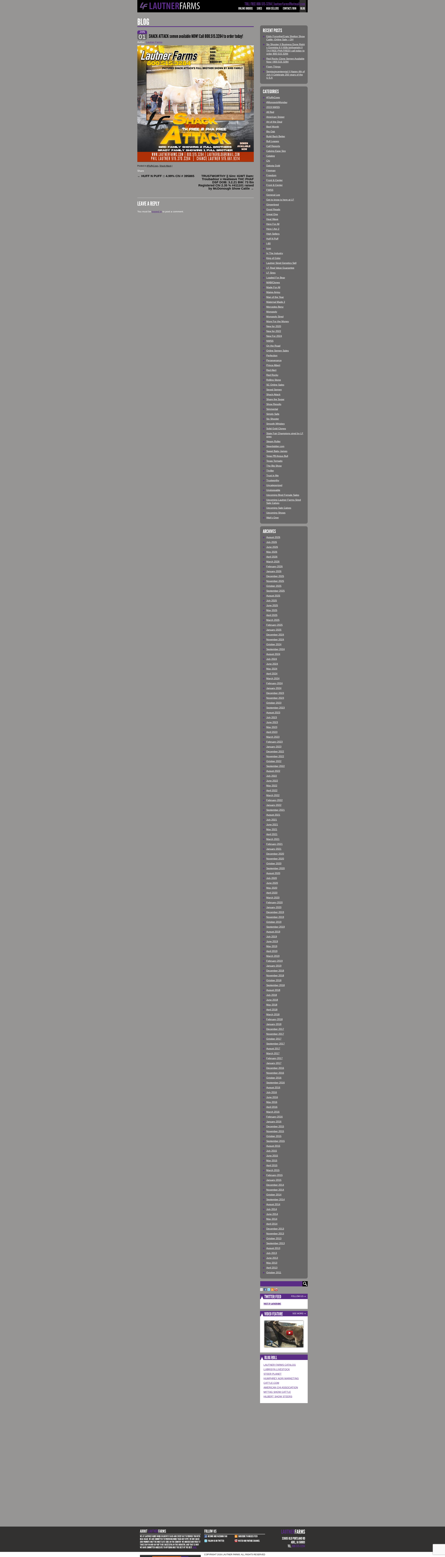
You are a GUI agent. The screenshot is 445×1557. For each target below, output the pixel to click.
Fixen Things (273, 66)
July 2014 (271, 1209)
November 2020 (275, 858)
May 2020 (271, 887)
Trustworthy (272, 480)
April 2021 (271, 834)
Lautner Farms (154, 42)
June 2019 (272, 941)
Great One (272, 214)
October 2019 (273, 921)
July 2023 (271, 717)
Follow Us (297, 1296)
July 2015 (271, 1150)
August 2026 (273, 537)
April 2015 (271, 1165)
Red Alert (271, 370)
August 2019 (273, 931)
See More (297, 1314)
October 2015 (273, 1136)
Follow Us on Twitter (216, 1540)
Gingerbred (272, 204)
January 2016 (273, 1121)
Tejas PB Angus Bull (277, 456)
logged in (157, 211)
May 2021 (271, 829)
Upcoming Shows (275, 512)
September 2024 (275, 649)
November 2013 (275, 1233)
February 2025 (274, 624)
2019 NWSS (273, 107)
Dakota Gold (273, 165)
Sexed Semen (274, 389)
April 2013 (271, 1267)
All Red (270, 112)
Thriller (270, 470)
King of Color (273, 258)
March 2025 (273, 620)
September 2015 (275, 1141)
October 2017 (273, 1038)
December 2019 (275, 912)
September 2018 (275, 985)
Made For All (273, 287)
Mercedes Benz (275, 306)
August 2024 (273, 654)
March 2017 (273, 1053)
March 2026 (273, 561)
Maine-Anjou (273, 292)
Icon (268, 248)
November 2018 (275, 975)
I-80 (268, 243)
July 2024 (271, 659)
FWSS (269, 190)
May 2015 (271, 1160)
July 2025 (271, 600)
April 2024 (271, 673)
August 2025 (273, 595)
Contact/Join (289, 8)
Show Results (273, 404)
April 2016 (271, 1107)
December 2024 (275, 634)
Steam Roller (273, 441)
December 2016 (275, 1068)
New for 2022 (273, 331)
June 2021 (272, 824)
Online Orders (245, 8)
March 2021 (273, 839)
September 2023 (275, 707)
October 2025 (273, 586)
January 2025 (273, 629)
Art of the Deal (274, 121)
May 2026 (271, 551)
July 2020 (271, 878)
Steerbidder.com (275, 446)
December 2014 (275, 1184)
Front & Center (274, 180)
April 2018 (271, 1009)
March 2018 (273, 1014)
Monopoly (271, 311)
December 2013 (275, 1228)
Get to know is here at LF (280, 199)
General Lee (273, 194)
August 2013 (273, 1248)
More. (195, 1547)
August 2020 (273, 873)
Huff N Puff (272, 238)
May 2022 (271, 785)
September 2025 (275, 590)
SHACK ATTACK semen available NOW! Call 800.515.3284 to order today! (196, 36)
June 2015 (272, 1155)
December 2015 (275, 1126)
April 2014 (271, 1223)
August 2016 (273, 1087)
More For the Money (277, 321)
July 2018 (271, 995)
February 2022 (274, 800)
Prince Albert (273, 365)
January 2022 (273, 805)
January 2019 (273, 965)
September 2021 (275, 809)
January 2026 (273, 571)
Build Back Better (275, 136)
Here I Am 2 (272, 228)
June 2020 (272, 883)
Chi (268, 160)
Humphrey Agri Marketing (281, 1378)
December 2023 (275, 693)
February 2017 (274, 1058)
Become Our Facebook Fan (217, 1536)
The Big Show (274, 465)
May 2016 (271, 1102)
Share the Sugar (275, 399)
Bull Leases (272, 141)
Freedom (271, 175)
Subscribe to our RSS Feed (248, 1536)
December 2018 (275, 970)
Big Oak (270, 131)
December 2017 (275, 1029)
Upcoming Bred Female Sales (282, 495)
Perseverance (274, 360)
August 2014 (273, 1204)
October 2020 (273, 863)
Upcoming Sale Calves (278, 507)
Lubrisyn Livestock (277, 1369)
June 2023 (272, 722)
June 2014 (272, 1214)
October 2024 (273, 644)
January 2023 (273, 746)
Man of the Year (275, 297)
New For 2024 (274, 336)
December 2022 (275, 751)
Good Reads (273, 209)
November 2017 (275, 1033)
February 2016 (274, 1116)
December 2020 (275, 853)
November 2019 (275, 917)
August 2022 (273, 771)
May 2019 (271, 946)
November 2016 (275, 1072)
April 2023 (271, 732)
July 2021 (271, 819)
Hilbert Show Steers (278, 1396)
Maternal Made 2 (275, 302)
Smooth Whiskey (275, 423)
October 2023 (273, 702)
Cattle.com (271, 1383)
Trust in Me (272, 475)
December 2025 (275, 576)
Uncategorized (274, 485)
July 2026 (271, 542)
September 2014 (275, 1199)
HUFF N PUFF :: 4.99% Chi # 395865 (165, 176)
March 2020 (273, 897)
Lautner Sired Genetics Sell (281, 263)
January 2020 (273, 907)
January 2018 (273, 1024)
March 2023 (273, 736)
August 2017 (273, 1048)
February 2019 (274, 960)
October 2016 (273, 1077)
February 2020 (274, 902)
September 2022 (275, 766)
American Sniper (275, 116)
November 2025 (275, 581)
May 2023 (271, 727)
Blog (302, 8)
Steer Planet (273, 1373)
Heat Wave (272, 219)
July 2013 (271, 1253)
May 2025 (271, 610)
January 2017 (273, 1063)
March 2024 (273, 678)
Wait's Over (272, 517)
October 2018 (273, 980)
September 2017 (275, 1043)
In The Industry (274, 253)
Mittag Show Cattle (277, 1392)
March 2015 (273, 1170)
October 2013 (273, 1238)
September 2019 (275, 926)
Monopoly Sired (275, 316)
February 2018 (274, 1019)
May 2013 (271, 1262)
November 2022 (275, 756)
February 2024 (274, 683)
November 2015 (275, 1131)
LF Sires (271, 272)
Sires (259, 8)
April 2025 (271, 615)
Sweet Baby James (276, 451)
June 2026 (272, 547)
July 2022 (271, 775)
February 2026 (274, 566)
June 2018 (272, 999)
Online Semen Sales (277, 350)
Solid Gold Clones (276, 428)
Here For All (272, 224)
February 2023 (274, 741)
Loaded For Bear (275, 277)
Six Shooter (272, 418)
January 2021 (273, 848)
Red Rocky (272, 375)
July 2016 (271, 1092)
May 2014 (271, 1219)
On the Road (273, 345)
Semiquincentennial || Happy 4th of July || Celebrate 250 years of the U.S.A (285, 74)
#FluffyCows (152, 166)
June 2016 (272, 1097)
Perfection (271, 355)
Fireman (271, 170)
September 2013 (275, 1243)
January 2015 (273, 1180)
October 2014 (273, 1194)
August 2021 (273, 814)
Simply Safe (272, 414)
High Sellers (272, 8)
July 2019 (271, 936)
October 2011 (273, 1272)
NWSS (269, 340)
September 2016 (275, 1082)
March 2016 (273, 1111)
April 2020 (271, 892)
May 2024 (271, 668)
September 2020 (275, 868)
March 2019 (273, 956)
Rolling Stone (273, 379)
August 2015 (273, 1145)
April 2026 (271, 556)
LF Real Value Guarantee (280, 267)
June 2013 (272, 1257)
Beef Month (272, 126)
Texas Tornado (274, 460)
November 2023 (275, 698)
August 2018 (273, 990)
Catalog (270, 155)
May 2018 (271, 1004)
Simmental (272, 409)
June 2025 (272, 605)
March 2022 (273, 795)
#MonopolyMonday (276, 102)
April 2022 (271, 790)
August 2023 (273, 712)
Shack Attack (165, 166)
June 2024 (272, 663)
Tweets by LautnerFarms (272, 1303)
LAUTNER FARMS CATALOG (280, 1364)
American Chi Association (281, 1387)
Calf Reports (273, 146)
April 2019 (271, 951)
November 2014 (275, 1189)
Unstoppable (273, 490)
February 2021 (274, 844)
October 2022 (273, 761)
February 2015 (274, 1175)
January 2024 (273, 688)
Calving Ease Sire (276, 151)
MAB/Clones (273, 282)
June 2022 (272, 780)
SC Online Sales (275, 384)
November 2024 (275, 639)
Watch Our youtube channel (249, 1540)
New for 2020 (273, 326)
